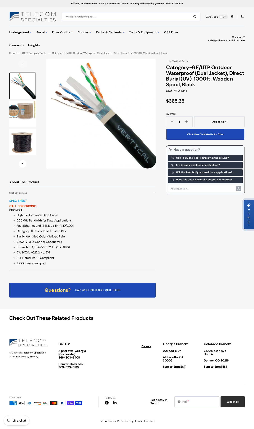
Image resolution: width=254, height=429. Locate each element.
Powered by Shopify (27, 356)
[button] (232, 17)
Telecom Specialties (35, 352)
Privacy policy (125, 421)
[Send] (238, 188)
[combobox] (131, 17)
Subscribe (232, 401)
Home (12, 53)
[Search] (195, 17)
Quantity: (171, 113)
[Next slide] (22, 164)
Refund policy (108, 421)
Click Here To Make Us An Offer (205, 134)
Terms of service (144, 421)
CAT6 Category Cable (34, 53)
